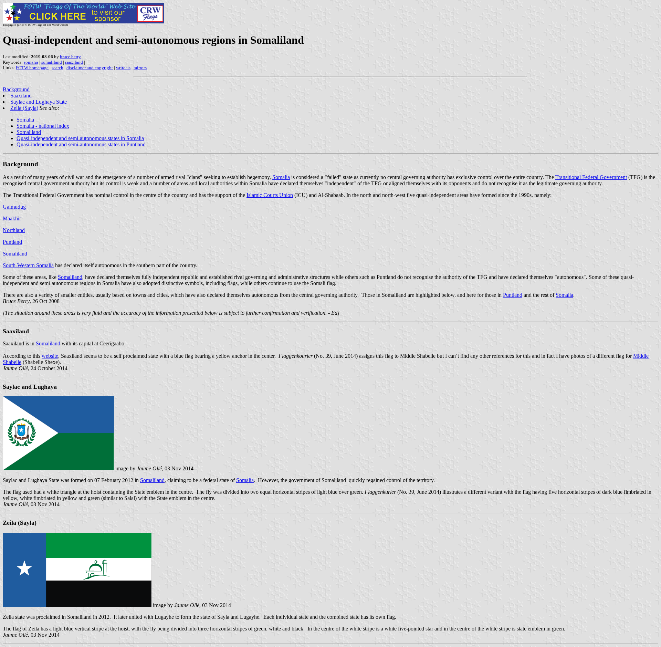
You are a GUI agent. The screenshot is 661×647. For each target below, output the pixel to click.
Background (16, 89)
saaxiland (74, 62)
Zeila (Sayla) (24, 108)
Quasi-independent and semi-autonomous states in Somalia (80, 138)
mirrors (140, 67)
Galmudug (14, 207)
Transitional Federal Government (591, 177)
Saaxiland (21, 95)
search (57, 67)
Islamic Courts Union (269, 195)
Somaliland (29, 132)
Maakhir (12, 218)
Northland (14, 230)
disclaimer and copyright (89, 67)
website (50, 356)
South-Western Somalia (28, 265)
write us (123, 67)
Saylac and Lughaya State (38, 102)
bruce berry (70, 56)
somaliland (51, 62)
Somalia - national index (43, 126)
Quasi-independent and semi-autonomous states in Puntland (81, 144)
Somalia (25, 120)
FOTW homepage (32, 67)
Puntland (12, 242)
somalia (31, 62)
